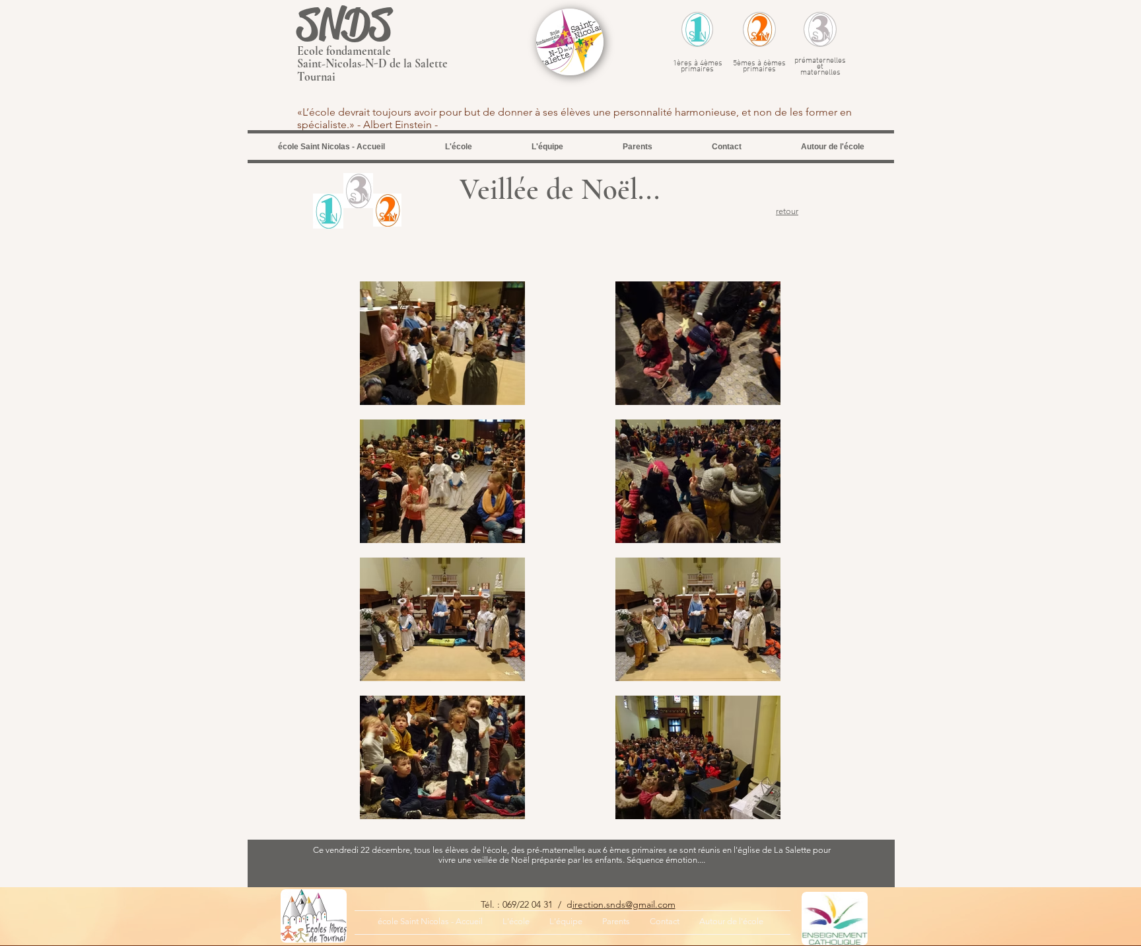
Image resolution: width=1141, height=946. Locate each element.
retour (787, 211)
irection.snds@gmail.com (623, 904)
